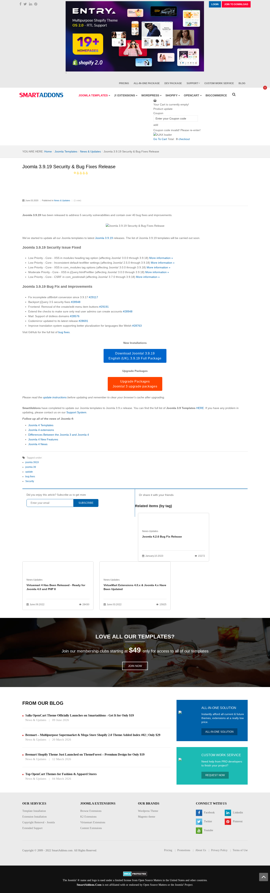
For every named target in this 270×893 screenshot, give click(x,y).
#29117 (93, 297)
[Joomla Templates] (41, 95)
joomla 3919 (32, 462)
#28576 (74, 316)
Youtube (208, 830)
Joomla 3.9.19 (104, 238)
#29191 (104, 306)
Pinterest (237, 821)
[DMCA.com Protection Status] (135, 873)
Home (48, 151)
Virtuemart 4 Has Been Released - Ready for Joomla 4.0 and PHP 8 (55, 587)
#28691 (83, 320)
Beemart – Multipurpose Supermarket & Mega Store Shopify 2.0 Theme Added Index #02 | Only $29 (92, 735)
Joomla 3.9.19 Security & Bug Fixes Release (68, 166)
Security (29, 481)
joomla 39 (30, 467)
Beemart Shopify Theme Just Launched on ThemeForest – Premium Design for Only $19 (84, 754)
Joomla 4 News (37, 444)
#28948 (75, 302)
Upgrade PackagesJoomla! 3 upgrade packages (135, 384)
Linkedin (237, 812)
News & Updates (90, 151)
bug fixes (64, 332)
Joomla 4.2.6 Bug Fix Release (162, 536)
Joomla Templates (66, 151)
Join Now (135, 665)
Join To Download (236, 4)
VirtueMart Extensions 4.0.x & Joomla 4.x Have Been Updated (135, 587)
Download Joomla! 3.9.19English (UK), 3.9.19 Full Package (135, 356)
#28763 (137, 325)
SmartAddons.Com (89, 884)
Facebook (209, 812)
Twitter (207, 821)
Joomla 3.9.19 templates (154, 238)
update (29, 471)
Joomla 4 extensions (41, 429)
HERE (200, 408)
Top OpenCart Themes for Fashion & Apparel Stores (61, 774)
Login (215, 4)
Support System (76, 412)
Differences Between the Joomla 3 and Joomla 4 (58, 434)
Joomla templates (72, 238)
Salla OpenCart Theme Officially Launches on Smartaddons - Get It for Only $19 (79, 715)
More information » (161, 257)
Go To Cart (160, 139)
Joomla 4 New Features (43, 439)
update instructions (55, 397)
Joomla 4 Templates (40, 425)
